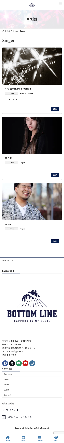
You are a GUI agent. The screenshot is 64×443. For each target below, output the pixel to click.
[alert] (32, 417)
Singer (30, 93)
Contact (7, 395)
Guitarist (23, 93)
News (6, 379)
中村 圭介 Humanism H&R (18, 88)
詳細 (55, 109)
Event (6, 389)
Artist (6, 384)
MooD (8, 224)
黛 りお (8, 157)
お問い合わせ (7, 260)
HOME (8, 440)
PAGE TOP (59, 429)
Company (8, 374)
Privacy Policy (8, 403)
